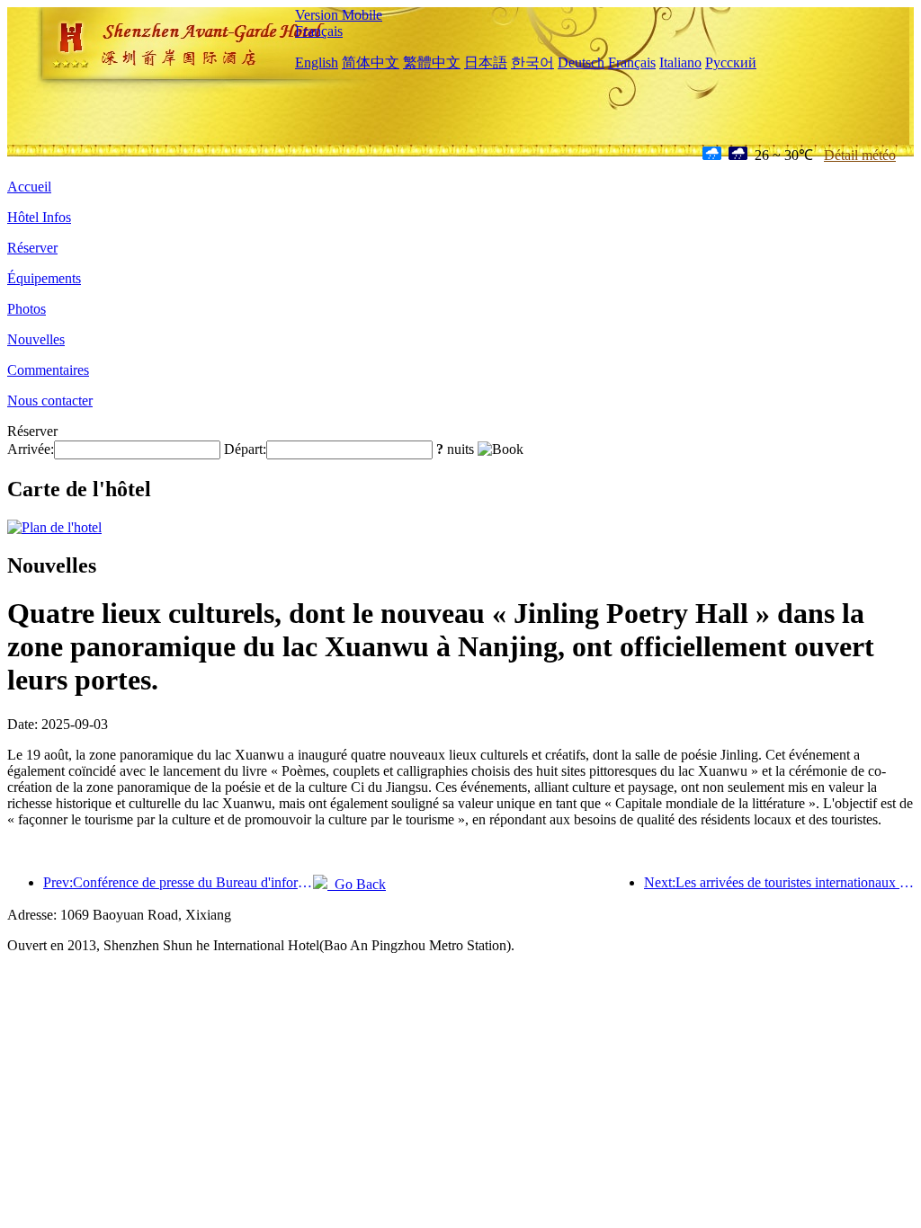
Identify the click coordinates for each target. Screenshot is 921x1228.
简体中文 (370, 62)
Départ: (245, 449)
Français (319, 31)
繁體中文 (431, 62)
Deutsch (581, 62)
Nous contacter (50, 400)
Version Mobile (338, 14)
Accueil (29, 186)
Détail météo (860, 155)
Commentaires (48, 370)
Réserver (32, 247)
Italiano (680, 62)
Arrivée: (30, 449)
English (316, 62)
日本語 (485, 62)
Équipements (44, 278)
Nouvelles (36, 339)
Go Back (356, 884)
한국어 (532, 62)
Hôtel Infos (39, 217)
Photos (26, 308)
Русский (730, 62)
